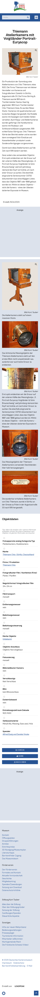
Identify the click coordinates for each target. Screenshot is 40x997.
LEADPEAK (19, 986)
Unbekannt (7, 639)
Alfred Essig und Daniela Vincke (16, 734)
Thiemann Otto (9, 565)
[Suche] (28, 17)
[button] (36, 17)
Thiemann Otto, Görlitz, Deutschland (18, 554)
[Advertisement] (20, 235)
